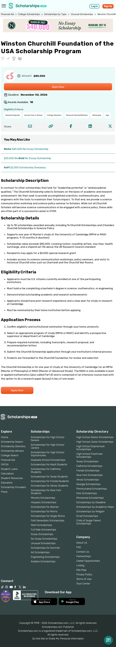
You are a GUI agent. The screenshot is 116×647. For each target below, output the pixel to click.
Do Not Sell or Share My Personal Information (58, 638)
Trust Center (83, 583)
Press (4, 491)
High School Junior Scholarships (94, 441)
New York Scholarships (89, 475)
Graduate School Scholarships (48, 459)
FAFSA (5, 464)
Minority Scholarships (43, 497)
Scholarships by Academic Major (95, 506)
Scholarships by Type (55, 14)
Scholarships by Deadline (91, 502)
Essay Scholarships (42, 534)
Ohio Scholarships (86, 493)
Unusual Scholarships (82, 14)
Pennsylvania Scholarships (91, 488)
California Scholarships (89, 465)
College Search (9, 455)
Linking (80, 565)
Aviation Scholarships (43, 561)
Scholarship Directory (13, 446)
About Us (81, 542)
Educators (7, 482)
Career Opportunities (88, 560)
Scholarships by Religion (90, 511)
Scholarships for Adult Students (49, 464)
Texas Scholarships (87, 461)
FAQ (78, 547)
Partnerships (83, 556)
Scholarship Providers (13, 487)
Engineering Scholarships (45, 556)
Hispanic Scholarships (43, 502)
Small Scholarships (87, 515)
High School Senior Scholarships (95, 437)
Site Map (81, 569)
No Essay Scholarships (44, 538)
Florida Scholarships (88, 470)
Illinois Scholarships (87, 479)
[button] (3, 58)
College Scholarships (29, 14)
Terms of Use (84, 578)
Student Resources (12, 478)
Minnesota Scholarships (90, 497)
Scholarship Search (12, 441)
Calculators (7, 473)
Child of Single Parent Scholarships (88, 522)
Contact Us (82, 551)
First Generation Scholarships (47, 520)
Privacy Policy (84, 574)
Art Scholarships (40, 552)
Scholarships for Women (45, 506)
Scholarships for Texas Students (49, 476)
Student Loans (9, 468)
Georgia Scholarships (88, 484)
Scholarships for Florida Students (50, 481)
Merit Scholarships (41, 525)
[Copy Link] (50, 126)
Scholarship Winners (12, 450)
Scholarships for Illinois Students (49, 485)
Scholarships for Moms (44, 511)
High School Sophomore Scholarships (90, 448)
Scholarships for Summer (45, 547)
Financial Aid (7, 14)
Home (4, 437)
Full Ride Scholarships (43, 529)
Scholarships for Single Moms (48, 515)
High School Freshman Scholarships (89, 455)
